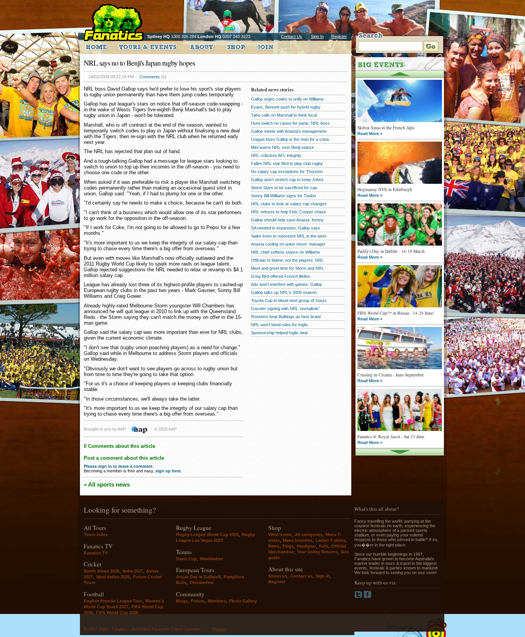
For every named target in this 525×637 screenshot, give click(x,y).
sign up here (168, 471)
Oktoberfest (201, 582)
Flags (288, 546)
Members (217, 601)
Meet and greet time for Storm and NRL (287, 268)
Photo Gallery (243, 601)
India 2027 (133, 571)
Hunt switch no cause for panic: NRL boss (290, 123)
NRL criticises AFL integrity (276, 155)
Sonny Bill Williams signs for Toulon (283, 195)
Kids (323, 546)
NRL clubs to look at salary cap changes (289, 203)
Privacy (219, 629)
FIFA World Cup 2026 (117, 612)
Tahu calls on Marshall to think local (284, 115)
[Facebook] (368, 596)
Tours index (96, 534)
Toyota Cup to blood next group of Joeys (289, 300)
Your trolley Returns (317, 552)
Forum (197, 601)
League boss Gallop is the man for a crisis (290, 139)
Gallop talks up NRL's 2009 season (284, 292)
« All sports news (107, 484)
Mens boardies (297, 540)
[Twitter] (359, 596)
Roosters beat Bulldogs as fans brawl (286, 316)
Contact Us (291, 36)
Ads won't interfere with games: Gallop (286, 284)
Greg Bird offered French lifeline (280, 276)
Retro (273, 546)
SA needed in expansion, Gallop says (285, 228)
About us (277, 576)
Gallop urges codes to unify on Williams (287, 99)
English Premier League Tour (113, 601)
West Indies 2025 (113, 576)
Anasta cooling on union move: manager (288, 244)
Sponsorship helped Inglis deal (279, 332)
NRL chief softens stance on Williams (285, 252)
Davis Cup (186, 558)
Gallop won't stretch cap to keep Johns (287, 179)
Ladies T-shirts (331, 540)
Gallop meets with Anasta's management (288, 131)
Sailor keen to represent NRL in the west (288, 236)
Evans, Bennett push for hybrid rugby (286, 107)
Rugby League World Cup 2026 (207, 534)
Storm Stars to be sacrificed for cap (284, 187)
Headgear (306, 546)
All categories (308, 534)
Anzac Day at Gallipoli (198, 576)
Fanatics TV (96, 553)
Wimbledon (211, 558)
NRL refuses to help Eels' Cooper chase (288, 212)
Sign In (317, 36)
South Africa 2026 (102, 571)
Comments (150, 76)
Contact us (301, 576)
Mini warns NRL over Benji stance (282, 147)
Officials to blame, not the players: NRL (287, 260)
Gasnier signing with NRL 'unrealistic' (285, 308)
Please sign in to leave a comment (118, 466)
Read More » (369, 133)
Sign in (323, 576)
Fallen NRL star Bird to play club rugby (287, 163)
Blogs (182, 601)
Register (339, 36)
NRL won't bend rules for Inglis (279, 324)
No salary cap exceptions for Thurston (287, 171)
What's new (280, 534)
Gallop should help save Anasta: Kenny (287, 220)
